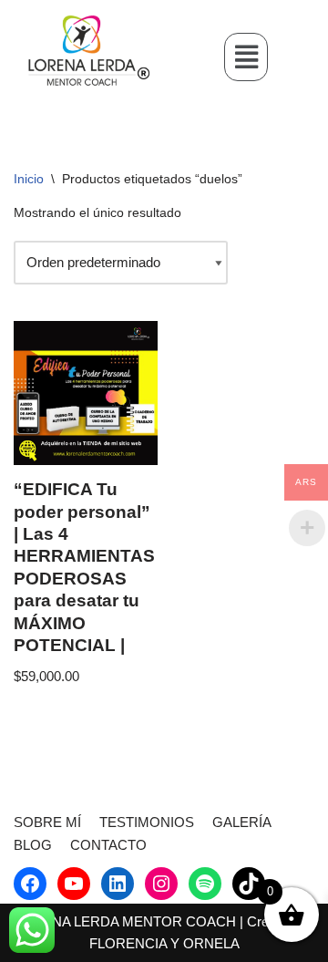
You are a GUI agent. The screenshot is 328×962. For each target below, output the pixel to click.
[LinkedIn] (117, 883)
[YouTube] (73, 883)
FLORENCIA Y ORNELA (164, 943)
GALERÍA (242, 822)
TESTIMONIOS (146, 822)
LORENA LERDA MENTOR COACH (125, 921)
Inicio (29, 178)
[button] (245, 56)
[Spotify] (205, 883)
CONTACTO (108, 845)
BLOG (33, 845)
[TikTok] (248, 883)
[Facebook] (30, 883)
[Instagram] (161, 883)
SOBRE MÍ (47, 822)
